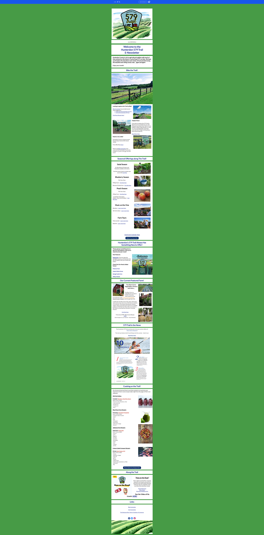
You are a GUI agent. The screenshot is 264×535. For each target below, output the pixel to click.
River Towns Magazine (132, 330)
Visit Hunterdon (132, 509)
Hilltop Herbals (116, 276)
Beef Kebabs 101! (121, 451)
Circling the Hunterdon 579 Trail (122, 112)
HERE (125, 316)
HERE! (134, 496)
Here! (122, 144)
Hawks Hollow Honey (118, 271)
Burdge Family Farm (117, 274)
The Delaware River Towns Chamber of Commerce (132, 512)
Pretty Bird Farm (142, 488)
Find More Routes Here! (118, 115)
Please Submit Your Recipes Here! (132, 467)
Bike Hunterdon (116, 109)
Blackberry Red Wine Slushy (124, 399)
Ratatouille (121, 430)
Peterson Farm (116, 268)
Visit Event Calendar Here (132, 234)
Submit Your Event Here (132, 238)
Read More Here (136, 134)
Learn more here (122, 208)
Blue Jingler (142, 490)
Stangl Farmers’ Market (118, 299)
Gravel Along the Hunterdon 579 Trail (124, 111)
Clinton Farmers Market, (128, 297)
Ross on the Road (142, 478)
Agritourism (115, 257)
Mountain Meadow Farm (142, 491)
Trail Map (124, 172)
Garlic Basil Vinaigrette (123, 412)
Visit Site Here (123, 182)
